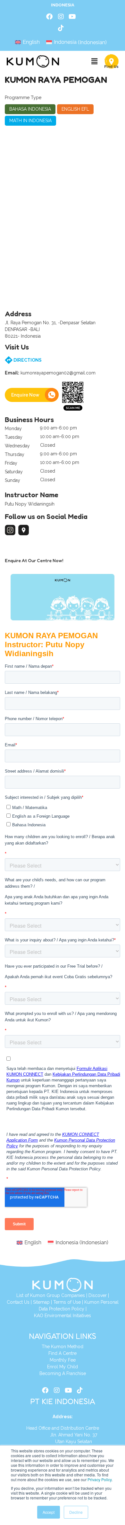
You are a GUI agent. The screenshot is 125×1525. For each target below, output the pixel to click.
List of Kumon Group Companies (50, 1295)
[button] (94, 61)
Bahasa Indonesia (30, 109)
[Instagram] (61, 16)
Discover (97, 1295)
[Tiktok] (61, 28)
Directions (27, 360)
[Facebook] (49, 16)
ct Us (24, 1302)
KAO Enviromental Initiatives (62, 1315)
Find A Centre (62, 1353)
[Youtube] (72, 16)
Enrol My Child (62, 1366)
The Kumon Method (62, 1346)
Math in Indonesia (30, 120)
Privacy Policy (100, 1479)
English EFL (75, 109)
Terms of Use (67, 1302)
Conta (13, 1302)
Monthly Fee (63, 1360)
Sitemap (41, 1302)
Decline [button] (76, 1512)
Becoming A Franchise (62, 1373)
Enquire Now (25, 394)
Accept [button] (48, 1512)
